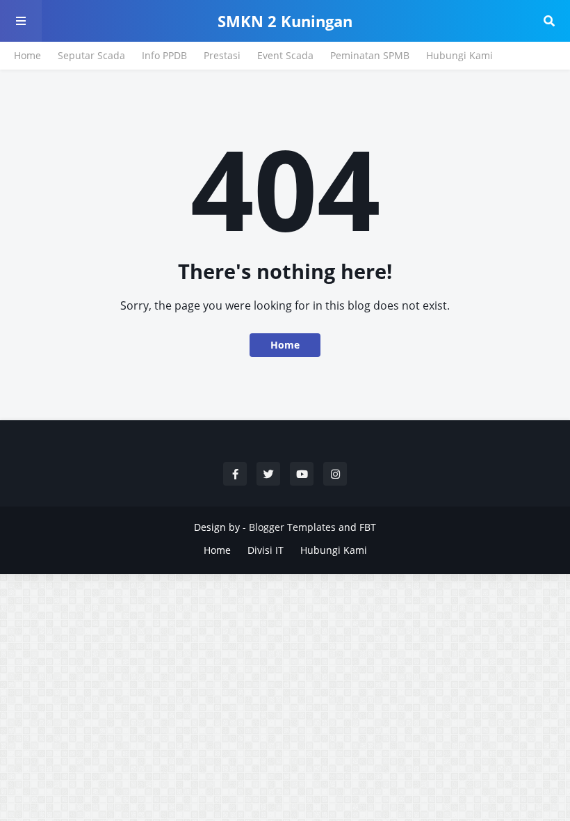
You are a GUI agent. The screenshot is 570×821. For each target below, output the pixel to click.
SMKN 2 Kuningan (285, 20)
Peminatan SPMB (369, 55)
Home (27, 55)
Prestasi (222, 55)
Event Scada (285, 55)
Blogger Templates (292, 527)
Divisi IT (265, 550)
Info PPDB (164, 55)
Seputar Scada (91, 55)
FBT (367, 527)
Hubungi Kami (459, 55)
